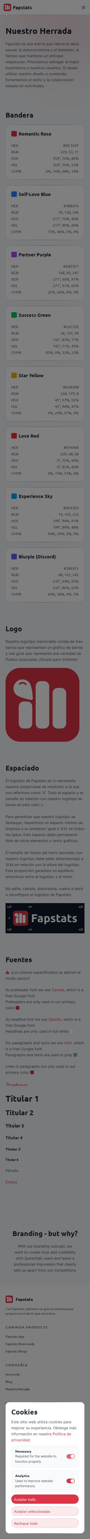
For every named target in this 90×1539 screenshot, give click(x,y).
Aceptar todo (25, 1499)
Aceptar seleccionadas (32, 1511)
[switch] (70, 1456)
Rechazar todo (26, 1523)
